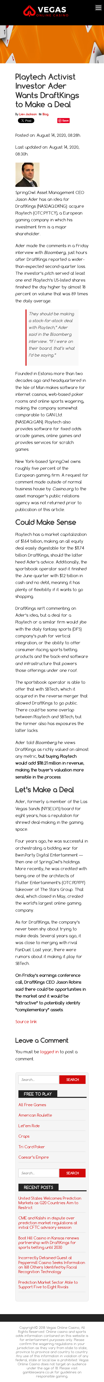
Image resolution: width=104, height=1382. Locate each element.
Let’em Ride (29, 1125)
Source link (26, 1021)
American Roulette (35, 1115)
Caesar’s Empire (33, 1157)
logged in (49, 1051)
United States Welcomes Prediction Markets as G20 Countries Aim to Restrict (49, 1203)
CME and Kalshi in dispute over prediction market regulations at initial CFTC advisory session (47, 1222)
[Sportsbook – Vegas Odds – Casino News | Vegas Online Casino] (51, 16)
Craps (24, 1136)
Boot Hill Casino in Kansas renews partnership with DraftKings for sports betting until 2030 (48, 1242)
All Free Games (32, 1104)
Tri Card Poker (31, 1146)
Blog (45, 114)
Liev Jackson (28, 114)
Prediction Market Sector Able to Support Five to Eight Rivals (48, 1284)
